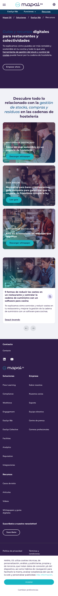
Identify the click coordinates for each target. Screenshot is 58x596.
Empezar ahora (13, 67)
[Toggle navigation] (4, 4)
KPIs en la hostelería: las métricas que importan (28, 235)
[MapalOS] (29, 4)
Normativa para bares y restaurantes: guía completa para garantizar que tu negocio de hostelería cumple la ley (28, 190)
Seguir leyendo (12, 320)
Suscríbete (11, 532)
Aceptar (29, 582)
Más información (44, 575)
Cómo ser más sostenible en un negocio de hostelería (25, 149)
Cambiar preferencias (28, 590)
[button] (26, 328)
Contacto (8, 344)
